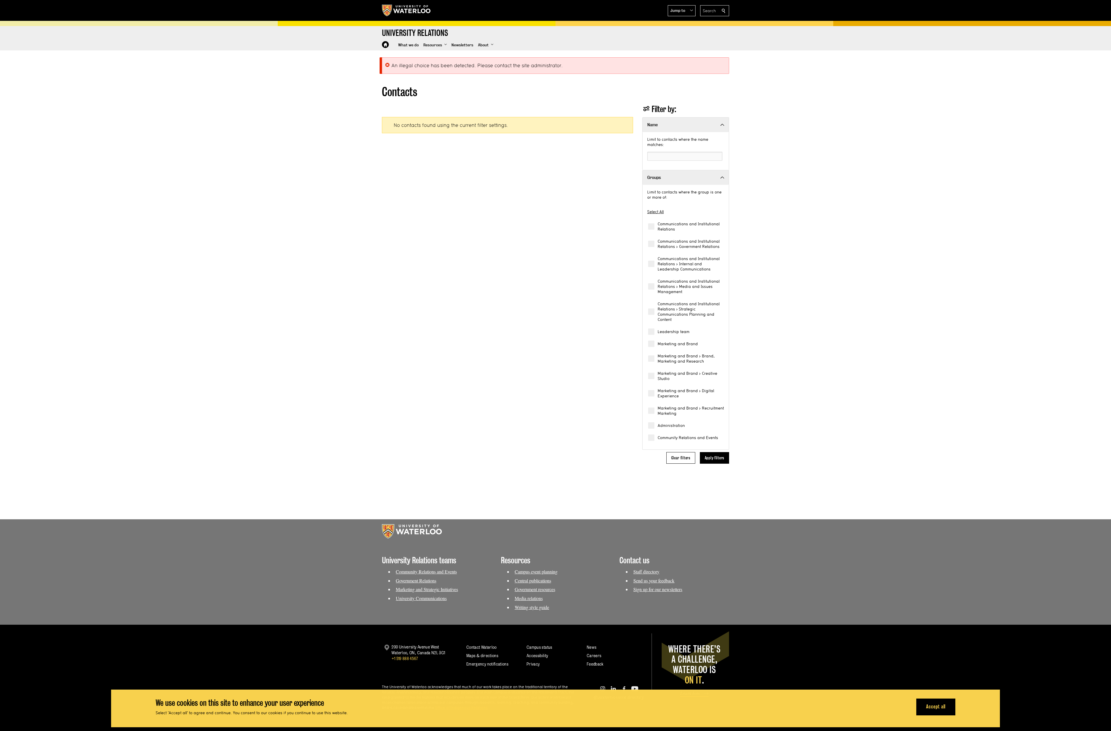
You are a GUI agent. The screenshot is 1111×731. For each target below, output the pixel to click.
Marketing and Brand (678, 343)
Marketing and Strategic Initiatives (427, 589)
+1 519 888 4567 (404, 658)
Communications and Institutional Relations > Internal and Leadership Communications (689, 263)
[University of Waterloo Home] (406, 10)
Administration (671, 425)
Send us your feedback (653, 581)
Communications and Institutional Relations (689, 226)
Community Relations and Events (688, 437)
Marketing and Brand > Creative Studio (687, 376)
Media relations (529, 598)
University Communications (421, 598)
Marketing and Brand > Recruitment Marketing (691, 411)
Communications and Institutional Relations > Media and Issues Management (689, 286)
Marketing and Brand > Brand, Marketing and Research (686, 358)
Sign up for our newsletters (657, 589)
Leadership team (673, 331)
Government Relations (416, 581)
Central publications (533, 581)
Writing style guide (532, 607)
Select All (655, 211)
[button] (681, 11)
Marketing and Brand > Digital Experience (686, 393)
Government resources (535, 589)
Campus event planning (536, 572)
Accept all (936, 706)
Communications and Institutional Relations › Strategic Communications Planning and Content (689, 311)
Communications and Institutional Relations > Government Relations (689, 244)
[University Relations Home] (385, 44)
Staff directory (646, 572)
